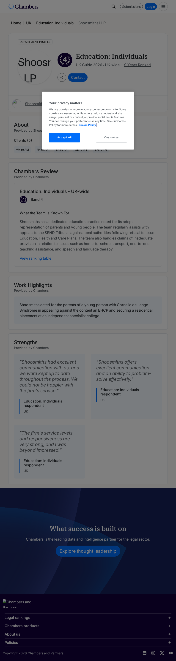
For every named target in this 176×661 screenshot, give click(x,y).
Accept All (64, 137)
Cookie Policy (87, 125)
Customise (111, 137)
